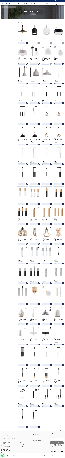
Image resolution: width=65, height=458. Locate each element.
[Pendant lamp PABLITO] (46, 312)
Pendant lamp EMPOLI (21, 79)
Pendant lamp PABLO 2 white (22, 199)
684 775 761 (5, 443)
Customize (51, 455)
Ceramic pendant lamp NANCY (58, 298)
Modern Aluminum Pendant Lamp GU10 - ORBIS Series (34, 38)
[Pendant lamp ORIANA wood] (58, 232)
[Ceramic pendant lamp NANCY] (58, 291)
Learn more (24, 455)
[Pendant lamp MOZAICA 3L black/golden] (46, 373)
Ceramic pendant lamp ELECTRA (34, 319)
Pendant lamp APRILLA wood (22, 239)
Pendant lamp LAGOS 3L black (22, 118)
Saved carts (21, 447)
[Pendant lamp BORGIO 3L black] (34, 271)
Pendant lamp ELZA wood (45, 239)
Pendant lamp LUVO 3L (21, 298)
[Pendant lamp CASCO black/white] (22, 132)
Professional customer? (37, 439)
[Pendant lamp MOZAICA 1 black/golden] (34, 373)
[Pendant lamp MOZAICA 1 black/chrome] (58, 331)
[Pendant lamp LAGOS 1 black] (46, 91)
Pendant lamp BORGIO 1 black (58, 259)
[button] (56, 3)
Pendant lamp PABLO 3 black (22, 219)
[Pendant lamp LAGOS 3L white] (34, 91)
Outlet (20, 439)
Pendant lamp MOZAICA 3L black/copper (57, 360)
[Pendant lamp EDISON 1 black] (34, 111)
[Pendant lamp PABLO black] (46, 192)
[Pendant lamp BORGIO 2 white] (34, 251)
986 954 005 (5, 440)
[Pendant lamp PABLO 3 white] (34, 192)
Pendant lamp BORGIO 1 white (22, 259)
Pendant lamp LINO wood (33, 219)
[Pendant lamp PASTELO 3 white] (34, 152)
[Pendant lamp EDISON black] (34, 51)
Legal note (34, 435)
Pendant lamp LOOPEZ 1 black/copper (33, 422)
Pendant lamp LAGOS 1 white (58, 79)
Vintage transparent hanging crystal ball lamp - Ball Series (46, 59)
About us (21, 434)
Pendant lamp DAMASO (33, 79)
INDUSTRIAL (28, 3)
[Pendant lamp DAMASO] (34, 71)
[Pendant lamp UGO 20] (58, 51)
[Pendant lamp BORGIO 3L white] (46, 251)
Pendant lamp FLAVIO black (45, 339)
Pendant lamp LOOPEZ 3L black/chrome (57, 401)
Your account (22, 442)
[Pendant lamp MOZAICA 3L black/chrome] (22, 352)
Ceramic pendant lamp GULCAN (22, 339)
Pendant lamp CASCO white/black (46, 118)
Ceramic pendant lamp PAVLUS (22, 319)
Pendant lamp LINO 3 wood (57, 219)
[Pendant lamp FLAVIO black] (46, 331)
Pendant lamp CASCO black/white (22, 139)
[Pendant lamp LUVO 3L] (22, 291)
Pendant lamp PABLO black (45, 199)
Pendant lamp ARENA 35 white (22, 58)
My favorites (22, 446)
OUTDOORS (23, 3)
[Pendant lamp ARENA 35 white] (22, 51)
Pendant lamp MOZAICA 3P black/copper (21, 381)
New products (22, 436)
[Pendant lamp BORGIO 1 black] (58, 251)
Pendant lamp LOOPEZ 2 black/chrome (45, 401)
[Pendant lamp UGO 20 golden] (46, 291)
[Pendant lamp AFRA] (46, 71)
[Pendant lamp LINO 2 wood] (46, 212)
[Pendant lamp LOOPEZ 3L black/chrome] (58, 393)
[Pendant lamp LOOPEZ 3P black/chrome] (22, 414)
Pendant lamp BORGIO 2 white (34, 259)
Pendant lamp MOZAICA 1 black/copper (45, 360)
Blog (20, 435)
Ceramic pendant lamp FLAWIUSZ (58, 319)
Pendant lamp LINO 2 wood (45, 219)
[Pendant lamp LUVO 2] (58, 271)
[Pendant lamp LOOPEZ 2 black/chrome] (46, 393)
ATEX (39, 3)
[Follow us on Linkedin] (9, 450)
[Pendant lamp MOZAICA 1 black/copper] (46, 352)
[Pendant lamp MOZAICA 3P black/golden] (58, 373)
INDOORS (19, 3)
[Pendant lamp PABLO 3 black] (22, 212)
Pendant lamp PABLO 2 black (58, 199)
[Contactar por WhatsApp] (2, 455)
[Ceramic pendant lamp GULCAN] (22, 331)
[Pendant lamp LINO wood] (34, 212)
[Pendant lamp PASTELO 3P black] (46, 172)
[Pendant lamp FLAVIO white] (34, 331)
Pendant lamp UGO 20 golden (46, 298)
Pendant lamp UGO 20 (57, 58)
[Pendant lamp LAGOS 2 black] (58, 91)
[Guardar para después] (26, 26)
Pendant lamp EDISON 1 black (34, 118)
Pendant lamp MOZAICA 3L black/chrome (21, 360)
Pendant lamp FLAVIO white (33, 339)
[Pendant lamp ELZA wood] (46, 232)
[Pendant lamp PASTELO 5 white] (58, 152)
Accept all (45, 455)
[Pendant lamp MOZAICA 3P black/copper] (22, 373)
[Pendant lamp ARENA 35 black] (58, 30)
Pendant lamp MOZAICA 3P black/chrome (33, 360)
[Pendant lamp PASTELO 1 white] (22, 152)
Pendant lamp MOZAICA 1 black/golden (33, 381)
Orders (21, 445)
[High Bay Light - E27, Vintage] (22, 30)
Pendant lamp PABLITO (45, 319)
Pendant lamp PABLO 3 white (34, 199)
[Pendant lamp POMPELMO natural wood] (58, 132)
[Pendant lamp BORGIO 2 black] (22, 271)
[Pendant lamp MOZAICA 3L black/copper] (58, 352)
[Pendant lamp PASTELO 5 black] (58, 172)
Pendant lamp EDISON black (33, 58)
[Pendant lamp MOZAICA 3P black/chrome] (34, 352)
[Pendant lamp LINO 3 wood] (58, 212)
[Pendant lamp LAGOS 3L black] (22, 111)
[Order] (62, 22)
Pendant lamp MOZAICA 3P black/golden (57, 381)
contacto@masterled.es (6, 446)
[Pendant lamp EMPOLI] (22, 71)
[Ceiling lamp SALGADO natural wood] (34, 291)
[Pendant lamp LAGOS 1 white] (58, 71)
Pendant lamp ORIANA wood (58, 239)
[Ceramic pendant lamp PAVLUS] (22, 312)
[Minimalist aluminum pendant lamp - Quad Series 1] (46, 30)
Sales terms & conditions (37, 440)
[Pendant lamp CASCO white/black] (46, 111)
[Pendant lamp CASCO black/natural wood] (34, 132)
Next (61, 430)
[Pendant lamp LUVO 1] (46, 271)
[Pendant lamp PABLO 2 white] (22, 192)
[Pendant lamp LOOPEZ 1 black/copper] (34, 414)
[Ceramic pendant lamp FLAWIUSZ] (58, 312)
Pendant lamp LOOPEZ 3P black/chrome (21, 422)
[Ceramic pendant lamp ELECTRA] (34, 312)
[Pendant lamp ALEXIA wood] (34, 232)
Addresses (21, 448)
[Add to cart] (27, 43)
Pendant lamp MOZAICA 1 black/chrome (57, 340)
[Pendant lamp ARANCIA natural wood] (46, 132)
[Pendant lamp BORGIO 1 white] (22, 251)
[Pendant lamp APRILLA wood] (22, 232)
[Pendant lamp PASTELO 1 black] (22, 172)
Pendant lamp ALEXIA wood (33, 239)
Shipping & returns (36, 434)
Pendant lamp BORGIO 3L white (46, 259)
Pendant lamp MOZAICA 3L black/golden (45, 381)
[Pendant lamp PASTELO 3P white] (46, 152)
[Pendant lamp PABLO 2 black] (58, 192)
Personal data (22, 444)
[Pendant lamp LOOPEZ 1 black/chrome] (34, 393)
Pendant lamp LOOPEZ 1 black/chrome (33, 401)
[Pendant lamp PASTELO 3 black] (34, 172)
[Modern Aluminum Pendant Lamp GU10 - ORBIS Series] (34, 30)
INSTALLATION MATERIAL (34, 3)
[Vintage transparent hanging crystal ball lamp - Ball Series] (46, 51)
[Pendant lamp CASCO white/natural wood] (58, 111)
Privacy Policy (35, 436)
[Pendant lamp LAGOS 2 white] (22, 91)
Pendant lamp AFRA (44, 79)
